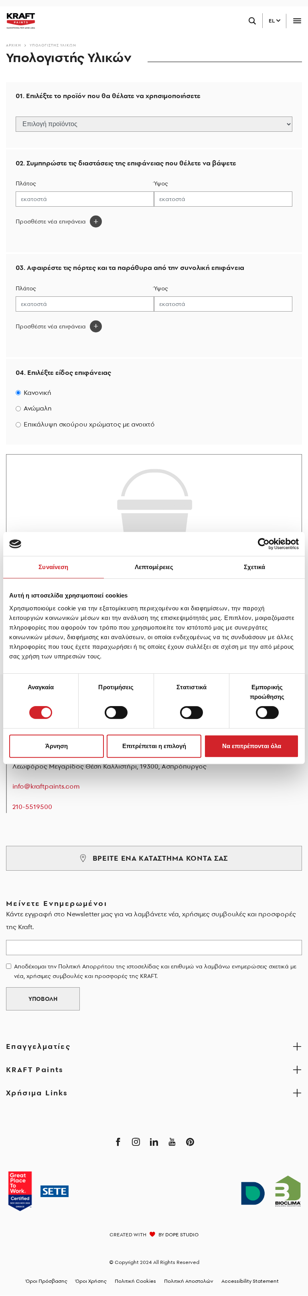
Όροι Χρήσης (91, 1281)
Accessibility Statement (250, 1281)
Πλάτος (26, 183)
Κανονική (37, 392)
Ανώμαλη (38, 408)
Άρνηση (56, 746)
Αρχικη (13, 45)
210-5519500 (32, 806)
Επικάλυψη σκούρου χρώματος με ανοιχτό (89, 424)
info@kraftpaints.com (46, 786)
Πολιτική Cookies (135, 1281)
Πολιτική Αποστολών (188, 1281)
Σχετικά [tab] (254, 566)
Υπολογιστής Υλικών (53, 45)
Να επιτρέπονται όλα (251, 746)
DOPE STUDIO (182, 1234)
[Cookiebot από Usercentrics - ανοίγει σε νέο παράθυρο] (264, 544)
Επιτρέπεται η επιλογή (154, 746)
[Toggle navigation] (297, 21)
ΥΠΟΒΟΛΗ (42, 999)
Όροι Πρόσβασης (46, 1281)
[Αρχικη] (17, 21)
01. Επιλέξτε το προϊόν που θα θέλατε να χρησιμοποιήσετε (108, 96)
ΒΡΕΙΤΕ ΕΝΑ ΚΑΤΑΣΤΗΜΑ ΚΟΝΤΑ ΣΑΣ (160, 858)
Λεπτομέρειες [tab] (154, 566)
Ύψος (161, 183)
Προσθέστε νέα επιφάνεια (51, 221)
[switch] (116, 712)
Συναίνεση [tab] (53, 566)
